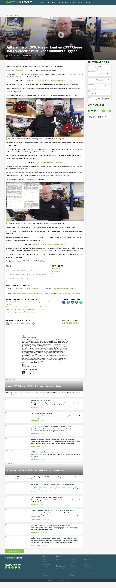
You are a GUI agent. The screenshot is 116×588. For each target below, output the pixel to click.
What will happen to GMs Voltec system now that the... (25, 293)
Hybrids (73, 2)
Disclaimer (86, 569)
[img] (63, 302)
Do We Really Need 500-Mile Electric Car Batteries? (63, 293)
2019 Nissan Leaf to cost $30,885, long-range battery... (24, 288)
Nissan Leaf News (42, 274)
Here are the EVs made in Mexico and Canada (46, 497)
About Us (86, 559)
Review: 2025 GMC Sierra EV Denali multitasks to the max (51, 426)
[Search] (105, 2)
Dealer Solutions (60, 569)
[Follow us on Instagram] (70, 323)
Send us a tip (56, 269)
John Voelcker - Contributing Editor (20, 323)
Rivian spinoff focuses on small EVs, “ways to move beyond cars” (53, 484)
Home (7, 15)
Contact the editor (58, 274)
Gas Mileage (46, 566)
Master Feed (73, 562)
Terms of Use (87, 566)
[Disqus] (45, 354)
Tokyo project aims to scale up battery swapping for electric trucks (26, 309)
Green (32, 274)
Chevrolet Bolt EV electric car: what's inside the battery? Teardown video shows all (49, 80)
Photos (58, 559)
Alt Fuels (45, 573)
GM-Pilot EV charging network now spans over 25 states (50, 525)
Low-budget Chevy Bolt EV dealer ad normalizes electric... (63, 291)
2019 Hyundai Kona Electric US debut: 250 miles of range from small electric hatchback (29, 303)
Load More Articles (14, 551)
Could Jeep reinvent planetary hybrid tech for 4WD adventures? (53, 439)
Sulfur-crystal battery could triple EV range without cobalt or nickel (26, 307)
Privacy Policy (87, 573)
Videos (27, 279)
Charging (45, 559)
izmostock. (69, 580)
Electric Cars (63, 2)
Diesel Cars (45, 575)
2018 (9, 270)
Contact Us (87, 562)
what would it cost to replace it (18, 70)
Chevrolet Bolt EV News (13, 274)
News (43, 2)
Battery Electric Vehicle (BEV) (20, 270)
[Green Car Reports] (19, 2)
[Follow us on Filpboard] (77, 323)
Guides (80, 2)
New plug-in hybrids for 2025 (41, 400)
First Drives (52, 2)
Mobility (45, 562)
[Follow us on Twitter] (67, 323)
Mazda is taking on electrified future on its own (20, 312)
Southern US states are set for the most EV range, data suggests (53, 510)
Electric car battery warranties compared (49, 162)
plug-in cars (20, 279)
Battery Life (33, 270)
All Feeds (72, 559)
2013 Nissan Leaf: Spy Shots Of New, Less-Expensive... (61, 288)
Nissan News (11, 279)
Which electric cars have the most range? (45, 452)
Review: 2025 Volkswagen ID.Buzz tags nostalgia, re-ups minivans (34, 385)
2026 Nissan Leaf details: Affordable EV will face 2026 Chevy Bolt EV (35, 469)
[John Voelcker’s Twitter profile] (32, 323)
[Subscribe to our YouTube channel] (74, 323)
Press (85, 564)
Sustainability (46, 564)
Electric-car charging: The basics (42, 413)
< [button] (103, 111)
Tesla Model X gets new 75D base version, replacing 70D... (25, 291)
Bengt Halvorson (10, 388)
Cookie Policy (87, 571)
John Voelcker (14, 56)
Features (45, 578)
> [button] (110, 111)
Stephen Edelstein (35, 446)
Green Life (89, 2)
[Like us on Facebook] (63, 323)
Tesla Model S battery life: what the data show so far (49, 244)
